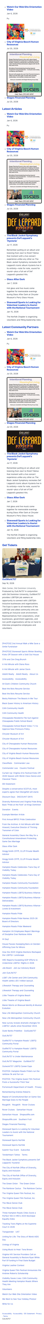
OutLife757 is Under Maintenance (17, 1056)
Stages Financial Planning (13, 1124)
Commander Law (22, 763)
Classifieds (7, 763)
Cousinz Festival (27, 768)
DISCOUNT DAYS (25, 797)
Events (15, 809)
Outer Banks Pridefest (12, 1031)
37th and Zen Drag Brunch (14, 659)
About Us (34, 674)
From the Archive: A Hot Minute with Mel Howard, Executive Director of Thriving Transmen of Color (20, 827)
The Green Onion (10, 1183)
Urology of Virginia (10, 1244)
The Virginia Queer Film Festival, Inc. (18, 1193)
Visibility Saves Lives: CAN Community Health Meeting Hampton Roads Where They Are (20, 1281)
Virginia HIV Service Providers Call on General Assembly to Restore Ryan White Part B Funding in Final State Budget (21, 1257)
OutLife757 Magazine (12, 1061)
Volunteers (7, 1289)
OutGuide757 (30, 1031)
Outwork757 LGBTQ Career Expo (17, 1066)
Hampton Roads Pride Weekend (16, 926)
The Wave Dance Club (12, 1203)
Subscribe (25, 1150)
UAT (18, 1232)
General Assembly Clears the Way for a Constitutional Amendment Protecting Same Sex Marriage (20, 838)
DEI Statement (8, 784)
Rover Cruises (28, 1105)
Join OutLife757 (9, 973)
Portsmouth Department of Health (17, 1087)
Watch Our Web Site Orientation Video (19, 1294)
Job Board (7, 968)
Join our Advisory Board (24, 968)
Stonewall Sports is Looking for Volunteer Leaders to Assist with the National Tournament (21, 1132)
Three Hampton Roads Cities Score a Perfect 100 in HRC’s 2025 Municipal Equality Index (19, 1216)
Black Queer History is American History (20, 703)
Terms (24, 1155)
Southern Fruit (25, 1119)
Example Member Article (13, 814)
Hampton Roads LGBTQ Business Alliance (21, 893)
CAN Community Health (13, 708)
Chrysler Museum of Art (13, 734)
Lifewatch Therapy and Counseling (18, 985)
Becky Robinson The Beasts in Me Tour (20, 698)
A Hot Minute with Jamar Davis (16, 669)
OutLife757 (7, 1036)
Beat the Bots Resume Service (16, 689)
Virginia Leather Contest (13, 1265)
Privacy (38, 1087)
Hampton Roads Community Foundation (20, 883)
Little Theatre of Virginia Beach (16, 995)
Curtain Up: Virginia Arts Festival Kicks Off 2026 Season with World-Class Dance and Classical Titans (21, 776)
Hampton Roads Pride (12, 913)
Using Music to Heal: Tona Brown (17, 1249)
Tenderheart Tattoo (11, 1155)
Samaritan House (24, 1110)
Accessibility (8, 679)
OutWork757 (29, 1061)
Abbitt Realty (8, 674)
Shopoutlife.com (27, 1114)
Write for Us (7, 1304)
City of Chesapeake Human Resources (19, 744)
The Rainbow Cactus (11, 1188)
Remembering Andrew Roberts (16, 1092)
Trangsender (8, 1232)
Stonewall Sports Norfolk (13, 1140)
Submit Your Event (10, 1150)
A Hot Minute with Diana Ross (15, 664)
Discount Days (8, 797)
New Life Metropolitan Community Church (21, 1013)
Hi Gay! (5, 939)
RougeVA (6, 1105)
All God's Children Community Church (19, 684)
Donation (6, 809)
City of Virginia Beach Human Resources (20, 753)
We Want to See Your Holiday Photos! (19, 1299)
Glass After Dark (9, 846)
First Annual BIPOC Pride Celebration (19, 819)
